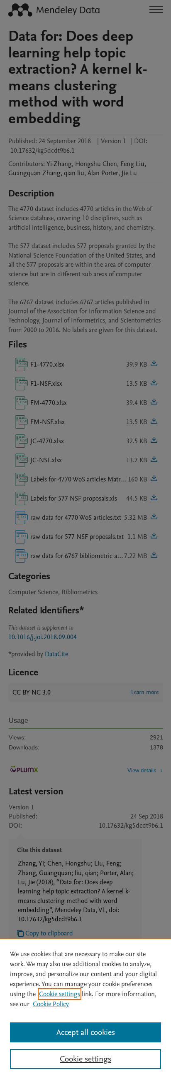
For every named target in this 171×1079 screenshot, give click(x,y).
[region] (85, 1008)
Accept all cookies (85, 1032)
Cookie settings (59, 994)
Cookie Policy (51, 1004)
